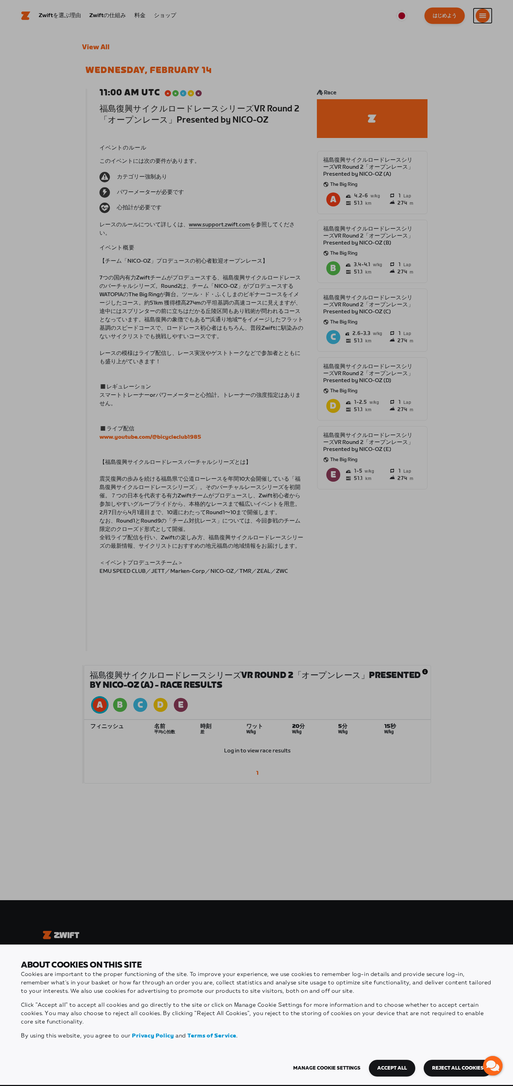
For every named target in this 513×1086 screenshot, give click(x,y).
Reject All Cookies (458, 1068)
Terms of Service (211, 1036)
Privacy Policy (153, 1036)
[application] (492, 1065)
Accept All (392, 1068)
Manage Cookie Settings (326, 1068)
